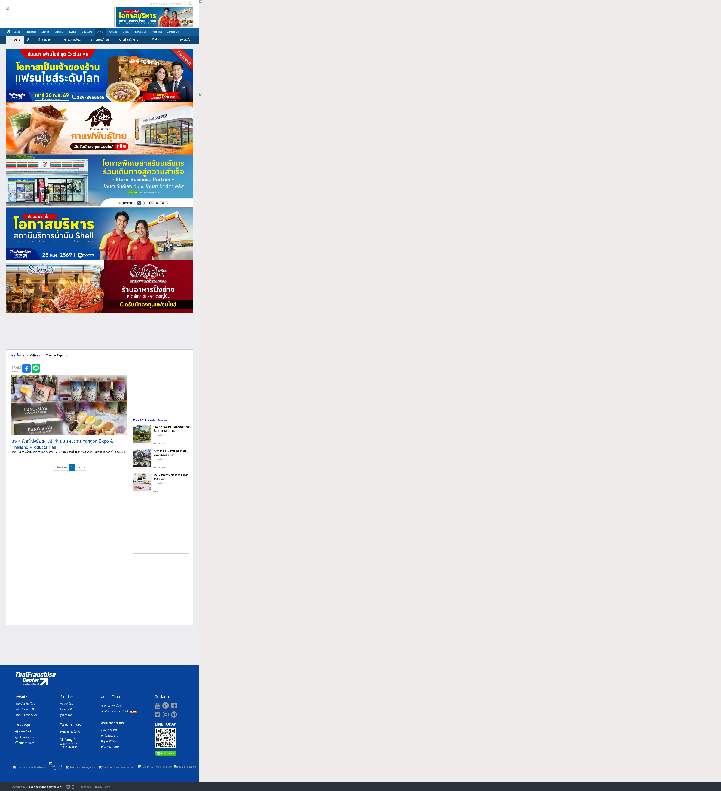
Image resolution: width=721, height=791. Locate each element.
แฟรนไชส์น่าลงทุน (26, 715)
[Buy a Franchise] (185, 766)
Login (164, 3)
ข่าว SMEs (44, 39)
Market (45, 31)
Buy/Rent (87, 31)
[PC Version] (68, 787)
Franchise (31, 31)
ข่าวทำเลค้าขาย (128, 39)
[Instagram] (164, 715)
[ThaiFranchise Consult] (55, 766)
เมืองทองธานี (110, 735)
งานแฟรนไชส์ (109, 730)
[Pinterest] (174, 715)
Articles (113, 31)
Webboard (157, 31)
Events (72, 31)
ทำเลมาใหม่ (66, 703)
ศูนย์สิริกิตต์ (110, 741)
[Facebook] (173, 705)
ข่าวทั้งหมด (18, 355)
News (100, 31)
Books (126, 31)
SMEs (17, 31)
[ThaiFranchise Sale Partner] (116, 766)
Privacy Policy (102, 786)
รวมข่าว (15, 39)
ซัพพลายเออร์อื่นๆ (70, 731)
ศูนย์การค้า (66, 715)
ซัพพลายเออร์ (27, 742)
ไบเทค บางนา (111, 746)
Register (153, 3)
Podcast (157, 39)
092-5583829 (70, 746)
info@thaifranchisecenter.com (45, 786)
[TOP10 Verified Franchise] (155, 766)
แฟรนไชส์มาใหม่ (25, 703)
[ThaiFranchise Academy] (30, 766)
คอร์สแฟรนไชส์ (111, 705)
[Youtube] (157, 705)
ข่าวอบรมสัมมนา (100, 39)
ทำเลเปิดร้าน (26, 737)
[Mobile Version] (74, 787)
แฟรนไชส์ (25, 731)
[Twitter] (156, 714)
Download (140, 31)
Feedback (85, 786)
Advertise (176, 3)
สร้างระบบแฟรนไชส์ (114, 711)
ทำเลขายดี (66, 709)
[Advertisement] (99, 332)
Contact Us (173, 31)
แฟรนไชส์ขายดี (24, 709)
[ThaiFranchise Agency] (80, 766)
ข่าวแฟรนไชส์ (72, 39)
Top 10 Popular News (150, 420)
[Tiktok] (164, 705)
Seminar (59, 31)
